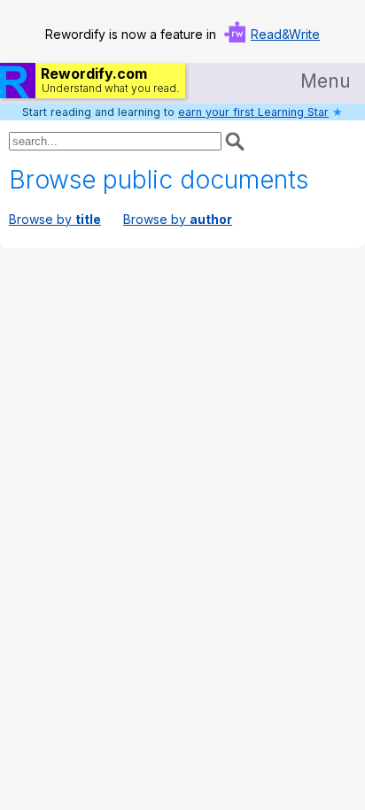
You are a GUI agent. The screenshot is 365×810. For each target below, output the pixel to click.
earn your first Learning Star (253, 112)
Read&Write (285, 34)
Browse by (55, 219)
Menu (325, 81)
